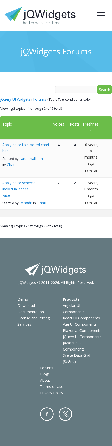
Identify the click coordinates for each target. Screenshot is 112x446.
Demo (22, 299)
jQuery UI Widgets (15, 99)
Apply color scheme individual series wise (18, 189)
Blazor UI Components (82, 330)
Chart (11, 164)
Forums (39, 99)
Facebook (47, 414)
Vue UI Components (80, 324)
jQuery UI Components (82, 336)
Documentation (30, 311)
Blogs (45, 374)
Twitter (65, 414)
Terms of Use (51, 386)
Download (26, 305)
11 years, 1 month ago (90, 189)
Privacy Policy (51, 392)
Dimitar (91, 170)
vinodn (26, 202)
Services (24, 324)
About (45, 380)
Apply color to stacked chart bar (25, 147)
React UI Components (81, 317)
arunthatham (32, 158)
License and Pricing (33, 317)
